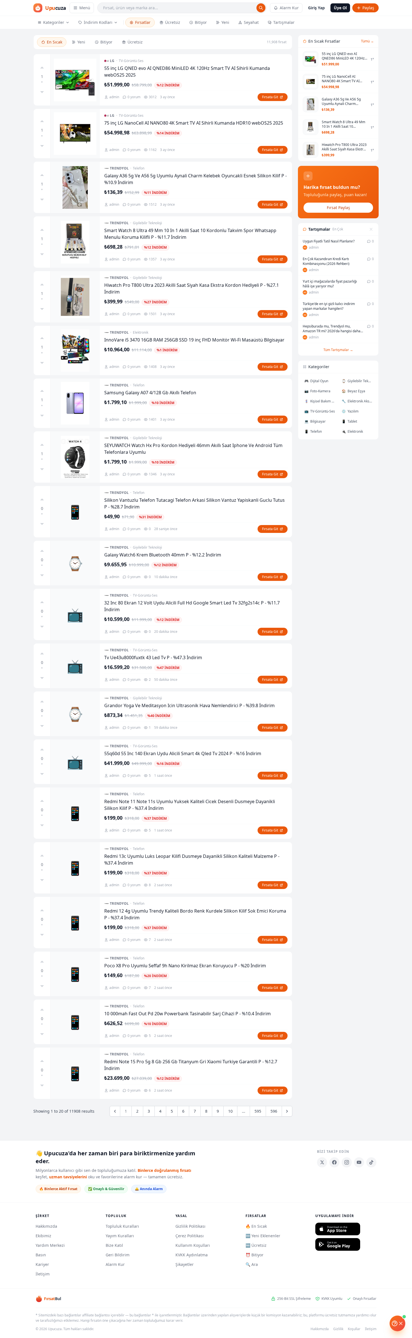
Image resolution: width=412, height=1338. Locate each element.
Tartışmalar (284, 22)
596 (273, 1111)
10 (230, 1111)
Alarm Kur (289, 7)
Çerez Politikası (189, 1235)
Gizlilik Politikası (190, 1226)
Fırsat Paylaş (338, 207)
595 (257, 1111)
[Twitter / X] (322, 1162)
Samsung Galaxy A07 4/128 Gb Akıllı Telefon (150, 393)
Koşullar (354, 1329)
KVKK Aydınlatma (191, 1254)
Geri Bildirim (117, 1254)
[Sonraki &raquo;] (287, 1111)
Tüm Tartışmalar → (338, 349)
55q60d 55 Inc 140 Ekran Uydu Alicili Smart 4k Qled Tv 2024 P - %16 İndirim (182, 753)
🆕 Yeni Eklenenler (263, 1235)
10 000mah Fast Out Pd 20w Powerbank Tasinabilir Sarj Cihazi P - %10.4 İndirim (187, 1014)
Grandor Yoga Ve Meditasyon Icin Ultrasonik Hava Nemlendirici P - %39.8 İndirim (189, 705)
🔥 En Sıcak (256, 1226)
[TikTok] (371, 1162)
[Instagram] (347, 1162)
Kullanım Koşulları (192, 1245)
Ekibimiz (43, 1235)
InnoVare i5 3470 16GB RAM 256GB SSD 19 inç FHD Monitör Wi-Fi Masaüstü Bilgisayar (194, 340)
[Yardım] (397, 1323)
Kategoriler (53, 22)
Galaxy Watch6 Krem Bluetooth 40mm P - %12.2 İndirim (162, 555)
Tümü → (367, 41)
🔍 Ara (252, 1264)
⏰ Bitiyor (254, 1254)
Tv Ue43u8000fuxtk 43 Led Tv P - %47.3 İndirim (153, 657)
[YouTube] (359, 1162)
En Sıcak (54, 42)
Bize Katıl (114, 1245)
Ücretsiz (172, 22)
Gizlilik (338, 1329)
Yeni (225, 22)
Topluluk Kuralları (122, 1226)
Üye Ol (340, 7)
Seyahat (251, 22)
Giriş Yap (316, 7)
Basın (41, 1254)
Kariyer (42, 1264)
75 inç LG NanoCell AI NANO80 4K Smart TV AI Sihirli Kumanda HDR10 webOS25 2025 (193, 123)
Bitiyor (201, 22)
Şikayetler (184, 1264)
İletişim (43, 1274)
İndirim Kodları (98, 22)
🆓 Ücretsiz (256, 1245)
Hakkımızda (46, 1226)
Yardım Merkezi (50, 1245)
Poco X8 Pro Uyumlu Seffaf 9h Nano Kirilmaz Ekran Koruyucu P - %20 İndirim (185, 966)
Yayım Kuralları (120, 1235)
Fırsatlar (143, 22)
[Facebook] (334, 1162)
